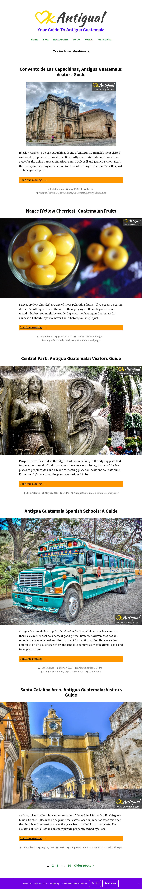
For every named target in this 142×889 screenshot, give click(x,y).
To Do (76, 39)
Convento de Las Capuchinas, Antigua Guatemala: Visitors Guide (71, 71)
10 (69, 865)
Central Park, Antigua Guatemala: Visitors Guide (71, 358)
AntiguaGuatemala (49, 192)
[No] (138, 883)
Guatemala (79, 192)
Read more (110, 883)
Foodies (80, 336)
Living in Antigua (94, 336)
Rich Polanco (57, 189)
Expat (67, 671)
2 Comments (95, 672)
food (67, 340)
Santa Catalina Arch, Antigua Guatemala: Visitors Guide (71, 692)
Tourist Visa (104, 39)
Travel (107, 847)
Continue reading (39, 180)
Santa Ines (100, 192)
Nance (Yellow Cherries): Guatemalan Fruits (71, 211)
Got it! (95, 883)
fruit (73, 340)
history (90, 192)
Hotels (88, 39)
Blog (46, 39)
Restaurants (60, 39)
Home (34, 39)
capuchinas (66, 192)
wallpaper (95, 340)
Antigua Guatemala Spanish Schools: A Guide (71, 511)
